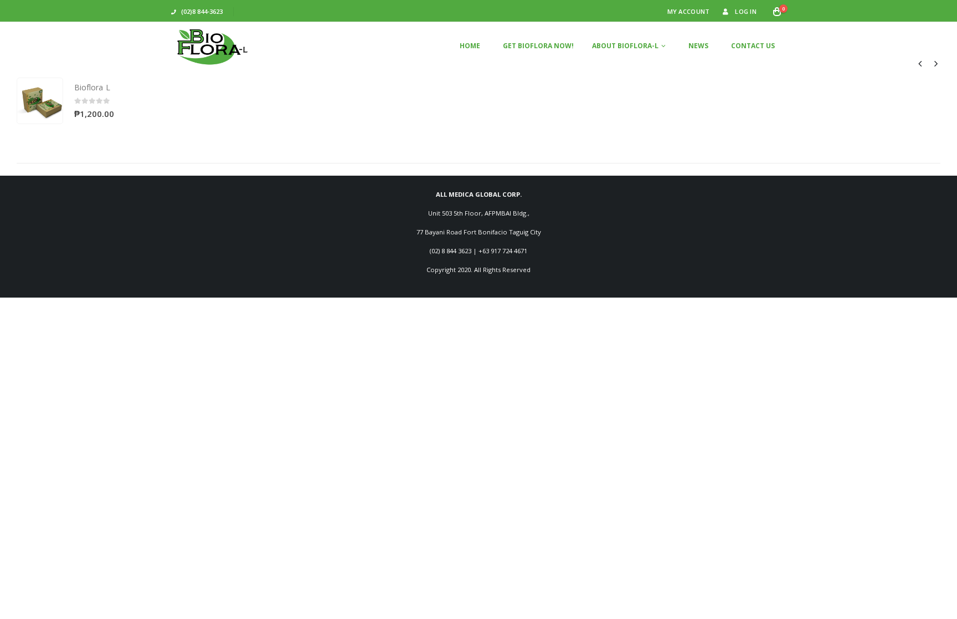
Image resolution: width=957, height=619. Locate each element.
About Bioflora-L (625, 45)
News (698, 45)
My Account (688, 11)
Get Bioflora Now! (538, 45)
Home (470, 45)
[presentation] (920, 63)
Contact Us (753, 45)
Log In (746, 11)
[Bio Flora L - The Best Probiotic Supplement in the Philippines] (212, 45)
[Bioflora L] (40, 101)
